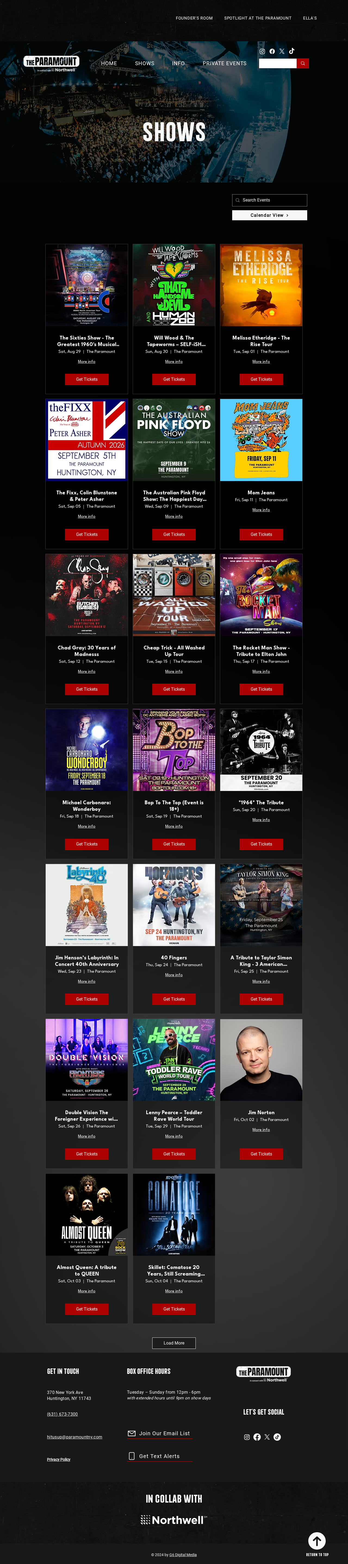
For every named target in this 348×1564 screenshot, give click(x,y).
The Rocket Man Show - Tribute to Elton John (261, 651)
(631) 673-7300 (62, 1414)
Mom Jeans (261, 493)
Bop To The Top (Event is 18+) (174, 806)
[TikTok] (291, 51)
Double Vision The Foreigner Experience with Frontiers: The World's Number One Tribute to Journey (87, 1116)
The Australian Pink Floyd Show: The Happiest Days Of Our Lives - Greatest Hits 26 (174, 497)
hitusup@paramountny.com (74, 1437)
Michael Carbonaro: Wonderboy (87, 806)
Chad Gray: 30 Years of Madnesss (87, 651)
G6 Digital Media (183, 1555)
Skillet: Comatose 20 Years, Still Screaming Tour (174, 1271)
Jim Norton (261, 1112)
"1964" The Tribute (261, 802)
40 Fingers (174, 958)
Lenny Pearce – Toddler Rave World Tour (174, 1116)
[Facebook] (272, 51)
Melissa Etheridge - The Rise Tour (261, 341)
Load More (174, 1343)
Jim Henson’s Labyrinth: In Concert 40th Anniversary (87, 961)
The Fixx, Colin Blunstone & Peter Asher (86, 496)
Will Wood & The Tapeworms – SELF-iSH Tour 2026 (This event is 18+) (174, 342)
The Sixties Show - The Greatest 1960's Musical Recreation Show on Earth (87, 342)
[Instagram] (262, 51)
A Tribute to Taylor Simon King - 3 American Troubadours (261, 962)
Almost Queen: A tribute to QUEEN (87, 1271)
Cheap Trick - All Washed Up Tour (174, 651)
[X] (281, 51)
